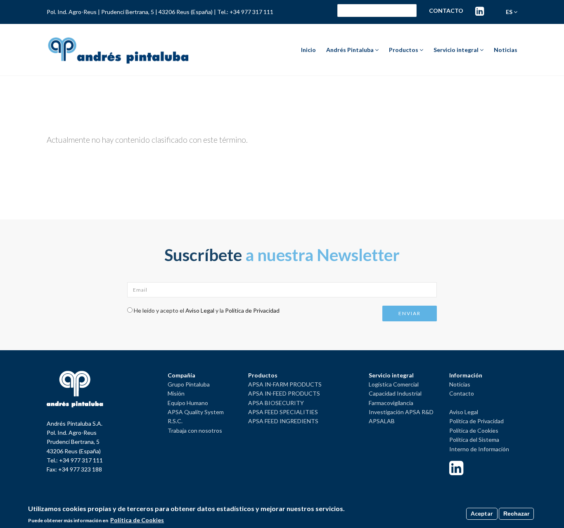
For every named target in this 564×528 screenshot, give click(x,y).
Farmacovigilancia (391, 402)
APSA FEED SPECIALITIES (283, 411)
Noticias (505, 49)
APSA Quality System (196, 411)
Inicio (308, 49)
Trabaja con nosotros (195, 430)
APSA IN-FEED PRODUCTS (284, 393)
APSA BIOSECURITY (276, 402)
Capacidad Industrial (395, 393)
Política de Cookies (473, 430)
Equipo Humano (188, 402)
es (510, 11)
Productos (404, 49)
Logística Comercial (394, 384)
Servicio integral (457, 49)
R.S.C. (175, 420)
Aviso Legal (199, 310)
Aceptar (482, 513)
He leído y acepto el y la (207, 310)
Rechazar (516, 513)
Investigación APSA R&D (401, 411)
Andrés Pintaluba (350, 49)
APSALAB (382, 420)
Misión (176, 393)
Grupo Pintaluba (189, 384)
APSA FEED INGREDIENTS (283, 420)
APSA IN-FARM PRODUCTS (285, 384)
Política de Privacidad (252, 310)
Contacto (446, 10)
